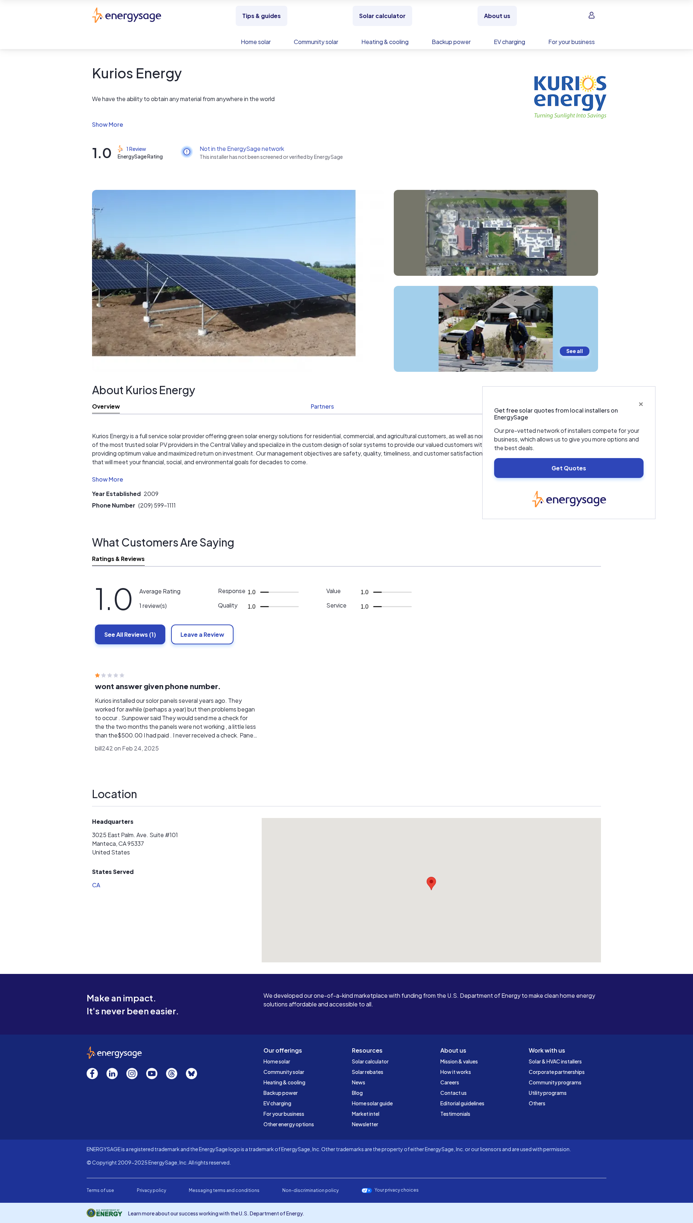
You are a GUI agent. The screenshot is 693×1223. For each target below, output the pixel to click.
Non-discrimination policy (310, 1190)
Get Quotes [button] (569, 468)
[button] (281, 124)
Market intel (365, 1113)
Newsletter (365, 1124)
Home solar (276, 1061)
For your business (283, 1113)
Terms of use (100, 1190)
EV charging (277, 1103)
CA (96, 885)
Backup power (280, 1092)
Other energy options (288, 1124)
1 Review (136, 148)
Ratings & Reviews (118, 558)
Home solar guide (372, 1103)
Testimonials (455, 1113)
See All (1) (130, 634)
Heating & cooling (284, 1082)
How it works (455, 1072)
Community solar (283, 1072)
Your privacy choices (397, 1190)
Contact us (453, 1092)
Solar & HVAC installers (555, 1061)
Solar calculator (370, 1061)
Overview (106, 406)
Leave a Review (202, 634)
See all (574, 351)
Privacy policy (151, 1190)
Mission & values (459, 1061)
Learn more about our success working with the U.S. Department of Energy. (216, 1213)
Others (537, 1103)
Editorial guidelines (462, 1103)
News (358, 1082)
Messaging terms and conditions (224, 1190)
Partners (322, 406)
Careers (449, 1082)
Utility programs (548, 1092)
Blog (357, 1092)
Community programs (555, 1082)
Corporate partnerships (557, 1072)
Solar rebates (367, 1072)
